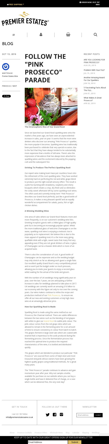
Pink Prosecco (54, 295)
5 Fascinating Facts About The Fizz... (95, 89)
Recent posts (92, 54)
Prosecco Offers (41, 432)
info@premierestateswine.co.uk (19, 417)
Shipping (85, 432)
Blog (7, 43)
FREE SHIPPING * (16, 4)
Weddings (95, 432)
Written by (7, 73)
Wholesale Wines (56, 432)
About (12, 432)
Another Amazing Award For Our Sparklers (94, 78)
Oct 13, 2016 (9, 54)
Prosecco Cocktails (24, 432)
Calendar (75, 432)
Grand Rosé (49, 321)
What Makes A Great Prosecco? (93, 99)
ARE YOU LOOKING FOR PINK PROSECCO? (94, 61)
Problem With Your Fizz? (94, 70)
